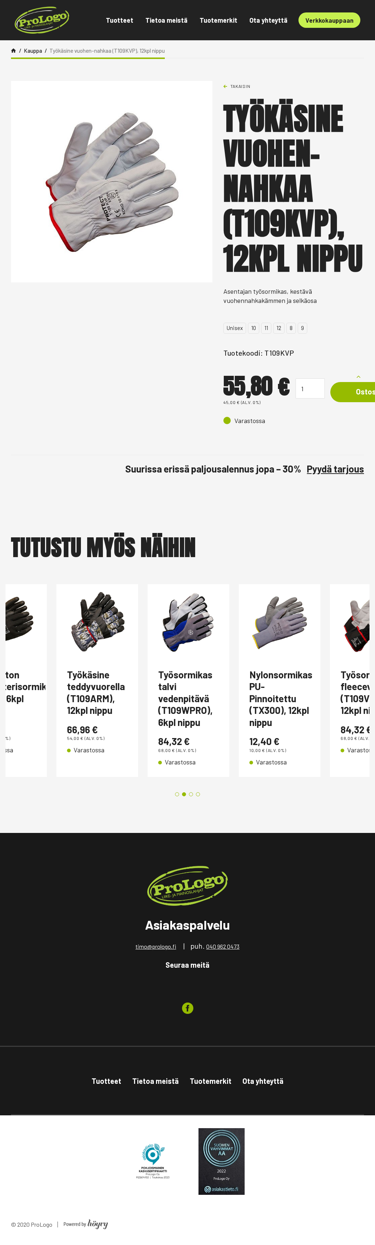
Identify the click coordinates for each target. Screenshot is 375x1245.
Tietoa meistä (166, 20)
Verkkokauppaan (329, 20)
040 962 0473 (223, 946)
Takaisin (240, 86)
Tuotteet (119, 20)
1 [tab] (177, 794)
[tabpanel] (51, 680)
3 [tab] (191, 794)
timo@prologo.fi (155, 946)
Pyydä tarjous (335, 468)
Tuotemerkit (218, 20)
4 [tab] (198, 794)
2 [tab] (184, 794)
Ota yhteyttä (268, 20)
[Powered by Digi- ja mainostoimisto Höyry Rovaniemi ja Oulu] (86, 1222)
